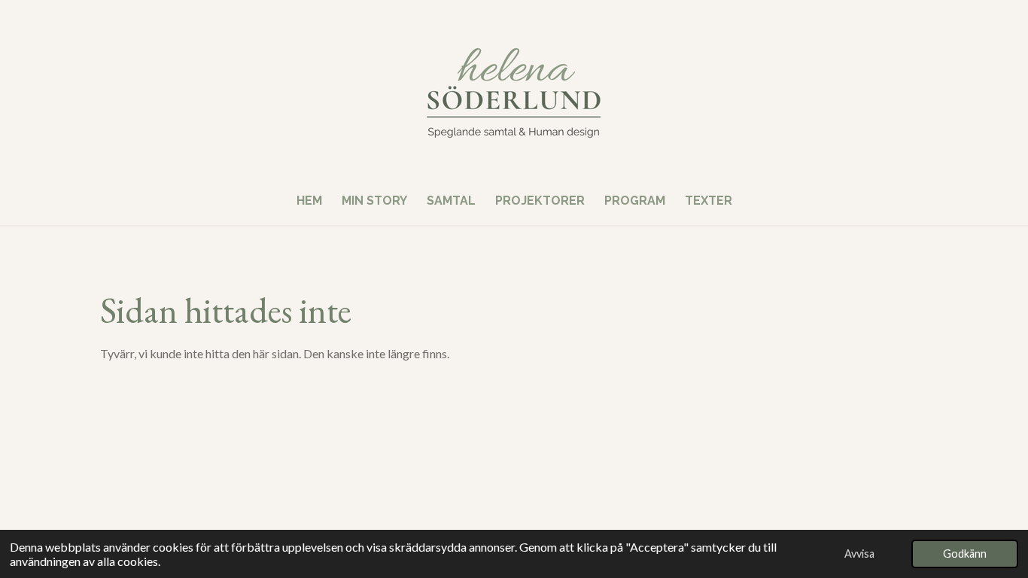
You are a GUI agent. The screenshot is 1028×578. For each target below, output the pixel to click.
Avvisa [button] (859, 553)
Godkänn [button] (965, 553)
